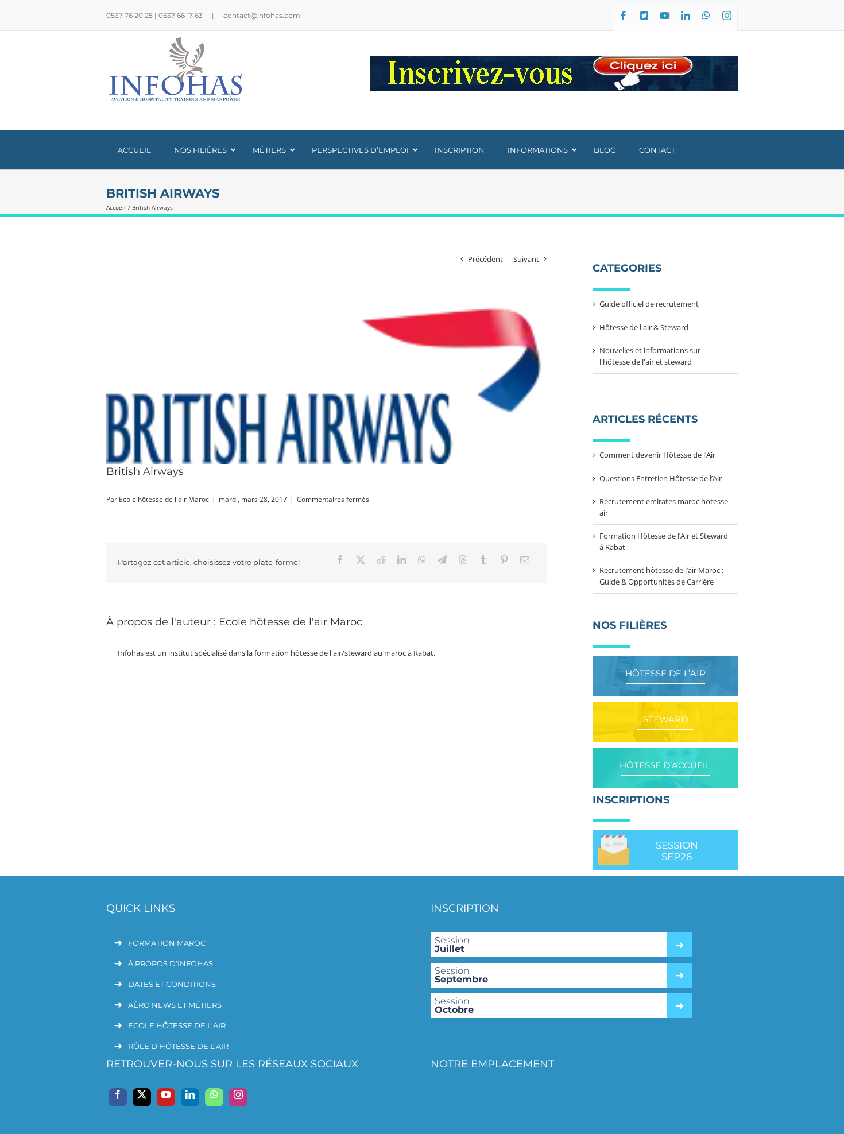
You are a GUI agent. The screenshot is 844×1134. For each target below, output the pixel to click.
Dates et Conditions (172, 984)
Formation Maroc (167, 942)
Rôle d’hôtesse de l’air (178, 1046)
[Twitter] (142, 1097)
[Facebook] (118, 1097)
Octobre (454, 1005)
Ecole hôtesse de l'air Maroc (164, 499)
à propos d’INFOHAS (170, 963)
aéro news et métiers (175, 1004)
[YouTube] (166, 1097)
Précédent (485, 259)
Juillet (452, 944)
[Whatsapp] (214, 1097)
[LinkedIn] (190, 1097)
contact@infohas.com (261, 15)
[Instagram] (238, 1097)
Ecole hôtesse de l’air (177, 1025)
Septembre (461, 975)
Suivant (526, 259)
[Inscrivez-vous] (554, 73)
